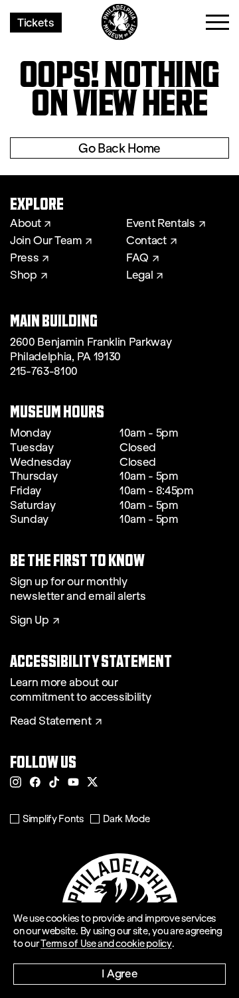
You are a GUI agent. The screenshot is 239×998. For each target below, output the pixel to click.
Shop (23, 275)
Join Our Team (46, 241)
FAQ (137, 258)
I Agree (120, 973)
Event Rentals (160, 223)
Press (24, 258)
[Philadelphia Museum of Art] (120, 22)
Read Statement (51, 721)
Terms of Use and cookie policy (106, 943)
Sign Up (29, 620)
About (25, 223)
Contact (146, 241)
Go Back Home (119, 148)
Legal (139, 275)
